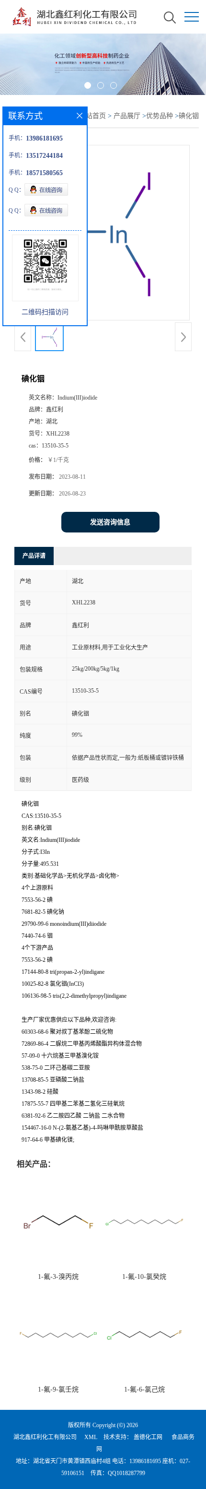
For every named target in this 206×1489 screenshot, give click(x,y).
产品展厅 (127, 115)
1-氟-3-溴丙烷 (58, 1276)
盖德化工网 (148, 1437)
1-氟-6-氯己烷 (144, 1389)
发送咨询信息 (110, 522)
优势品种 (159, 115)
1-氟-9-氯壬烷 (58, 1389)
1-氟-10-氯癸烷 (144, 1276)
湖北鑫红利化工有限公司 (45, 1437)
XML (90, 1437)
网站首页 (92, 115)
